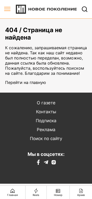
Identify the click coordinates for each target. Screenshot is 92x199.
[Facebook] (38, 163)
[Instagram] (53, 163)
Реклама (46, 129)
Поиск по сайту (46, 138)
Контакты (46, 111)
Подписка (46, 120)
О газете (46, 102)
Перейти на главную (25, 82)
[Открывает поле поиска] (84, 9)
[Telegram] (46, 163)
